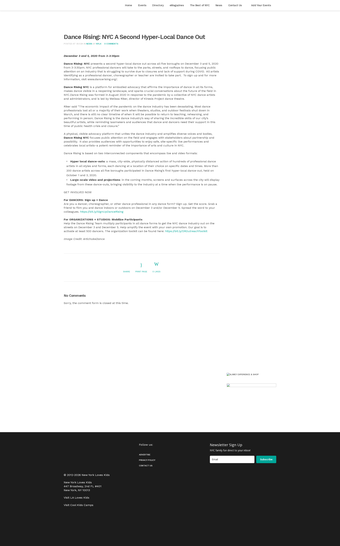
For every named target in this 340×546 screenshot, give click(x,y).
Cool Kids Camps (81, 505)
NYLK (98, 43)
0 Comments (111, 43)
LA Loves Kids (79, 497)
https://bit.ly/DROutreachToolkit (186, 231)
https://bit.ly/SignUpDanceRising (101, 211)
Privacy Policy (147, 460)
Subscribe (266, 459)
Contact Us (145, 465)
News (89, 43)
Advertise (144, 454)
